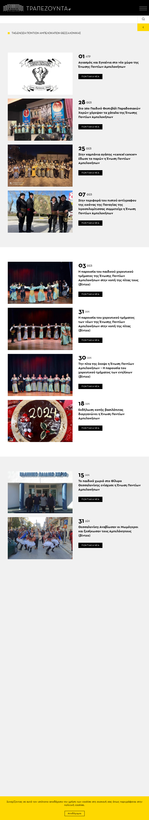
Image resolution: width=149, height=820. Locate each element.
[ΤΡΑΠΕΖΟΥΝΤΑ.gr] (38, 8)
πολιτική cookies (74, 805)
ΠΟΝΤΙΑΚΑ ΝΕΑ (90, 76)
